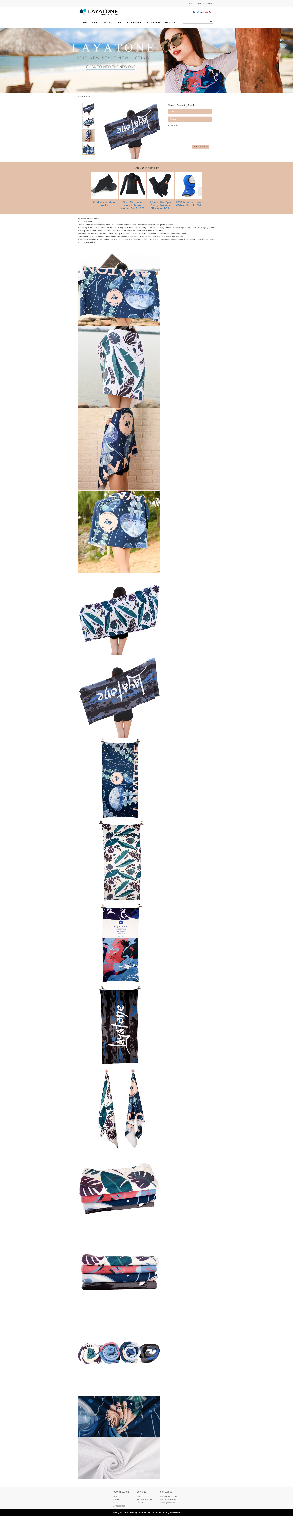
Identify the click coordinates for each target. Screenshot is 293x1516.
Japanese (208, 3)
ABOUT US (170, 22)
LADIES (95, 22)
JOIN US (140, 1496)
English (199, 3)
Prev (93, 191)
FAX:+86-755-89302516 (169, 1499)
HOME (84, 22)
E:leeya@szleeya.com (168, 1503)
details (88, 96)
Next (200, 191)
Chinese (191, 3)
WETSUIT (108, 22)
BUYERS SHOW (153, 22)
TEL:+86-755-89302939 (169, 1496)
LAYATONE (141, 1503)
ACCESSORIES (134, 22)
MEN (115, 1496)
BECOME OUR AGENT (145, 1499)
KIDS (120, 22)
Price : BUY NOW (201, 147)
